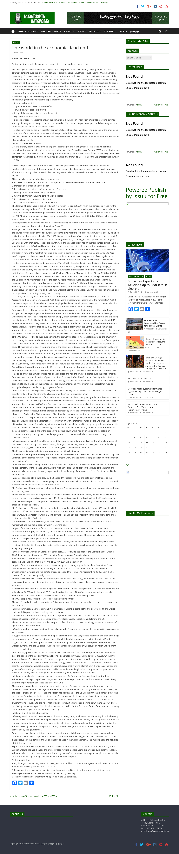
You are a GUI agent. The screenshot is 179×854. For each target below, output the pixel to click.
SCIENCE (115, 796)
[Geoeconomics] (32, 13)
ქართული (134, 31)
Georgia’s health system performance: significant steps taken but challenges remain (145, 391)
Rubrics (68, 31)
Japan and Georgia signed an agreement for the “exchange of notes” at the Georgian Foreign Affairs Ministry (155, 363)
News (148, 276)
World (123, 31)
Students (109, 31)
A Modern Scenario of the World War (33, 796)
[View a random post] (166, 31)
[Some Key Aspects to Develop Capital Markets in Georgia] (147, 251)
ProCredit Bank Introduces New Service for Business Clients (154, 323)
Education (95, 31)
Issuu (139, 104)
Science (82, 31)
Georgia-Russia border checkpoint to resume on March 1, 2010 (155, 342)
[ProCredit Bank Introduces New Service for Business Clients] (134, 319)
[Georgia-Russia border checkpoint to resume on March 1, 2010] (135, 337)
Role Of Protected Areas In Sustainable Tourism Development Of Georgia (75, 2)
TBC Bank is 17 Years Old (139, 378)
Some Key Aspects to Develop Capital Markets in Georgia (147, 285)
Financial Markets (51, 31)
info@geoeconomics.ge (158, 831)
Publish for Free (161, 104)
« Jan (128, 464)
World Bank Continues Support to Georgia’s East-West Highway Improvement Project (143, 407)
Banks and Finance (28, 31)
